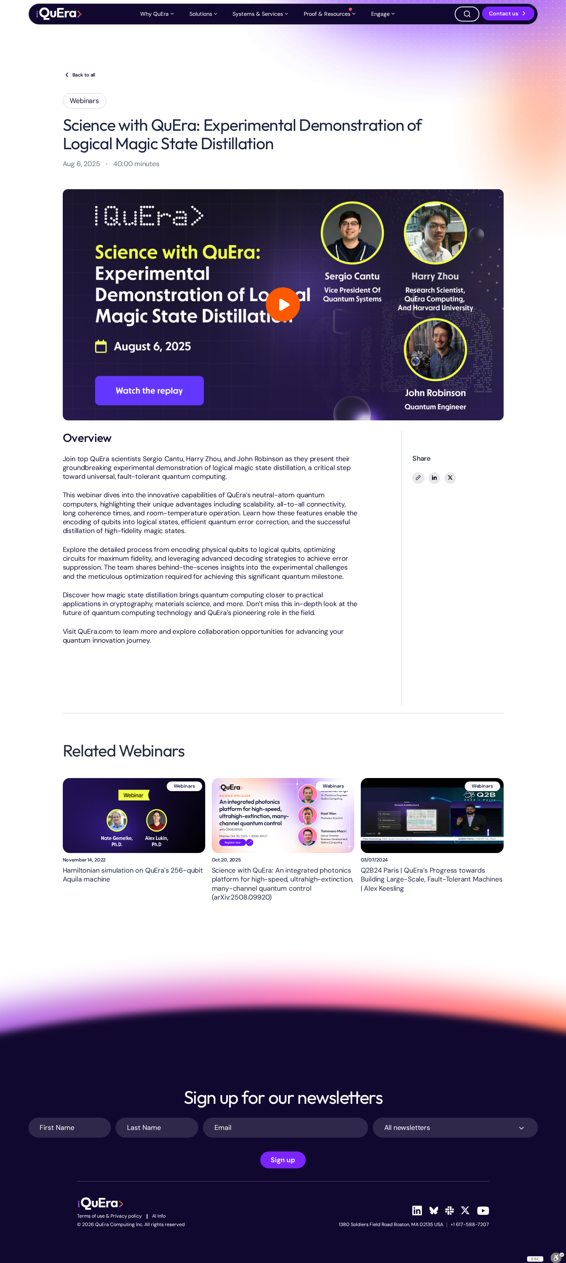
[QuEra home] (58, 13)
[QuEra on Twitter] (465, 1210)
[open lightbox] (283, 304)
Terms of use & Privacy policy (109, 1216)
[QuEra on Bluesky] (433, 1210)
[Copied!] (418, 477)
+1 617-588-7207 (469, 1225)
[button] (158, 14)
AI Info (159, 1216)
